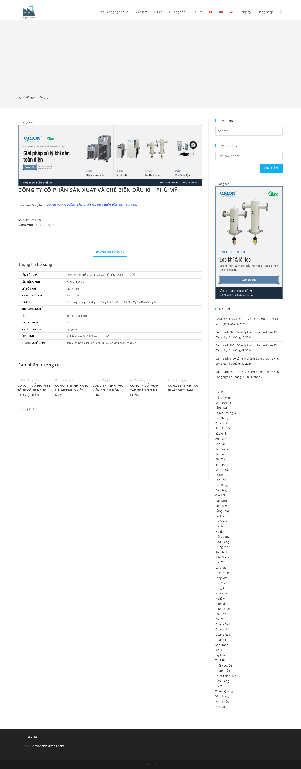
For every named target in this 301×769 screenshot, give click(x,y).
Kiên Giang (222, 557)
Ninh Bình (221, 604)
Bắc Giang (221, 449)
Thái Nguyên (223, 665)
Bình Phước (222, 428)
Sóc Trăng (221, 645)
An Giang (221, 439)
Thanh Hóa (222, 670)
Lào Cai (220, 583)
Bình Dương (223, 403)
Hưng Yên (221, 547)
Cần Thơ (220, 480)
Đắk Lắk (220, 495)
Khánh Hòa (222, 552)
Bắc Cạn (220, 444)
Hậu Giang (222, 542)
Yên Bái (220, 707)
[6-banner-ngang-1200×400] (110, 155)
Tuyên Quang (224, 691)
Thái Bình (221, 660)
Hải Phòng (222, 418)
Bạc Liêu (220, 454)
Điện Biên (221, 506)
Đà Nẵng (221, 490)
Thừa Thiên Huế (225, 676)
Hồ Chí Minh (223, 397)
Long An (220, 588)
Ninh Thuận (223, 609)
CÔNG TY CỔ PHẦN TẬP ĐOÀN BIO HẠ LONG (144, 390)
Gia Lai (219, 516)
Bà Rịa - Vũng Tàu (45, 225)
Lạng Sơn (221, 578)
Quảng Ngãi (223, 635)
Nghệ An (221, 598)
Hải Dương (222, 537)
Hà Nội (219, 392)
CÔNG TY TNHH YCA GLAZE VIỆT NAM (183, 387)
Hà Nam (220, 526)
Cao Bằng (221, 485)
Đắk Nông (221, 501)
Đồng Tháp (222, 511)
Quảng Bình (223, 624)
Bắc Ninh (221, 433)
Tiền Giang (222, 681)
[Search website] (281, 12)
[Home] (19, 97)
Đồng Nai (221, 408)
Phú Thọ (220, 614)
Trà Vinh (220, 686)
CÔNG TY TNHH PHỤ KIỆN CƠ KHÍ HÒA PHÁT (108, 390)
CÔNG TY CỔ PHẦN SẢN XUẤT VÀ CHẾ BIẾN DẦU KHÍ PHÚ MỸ (92, 205)
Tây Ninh (221, 655)
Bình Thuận (222, 470)
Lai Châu (221, 568)
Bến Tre (220, 459)
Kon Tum (221, 562)
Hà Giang (221, 521)
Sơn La (219, 650)
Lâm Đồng (222, 573)
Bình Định (221, 464)
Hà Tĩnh (220, 531)
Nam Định (222, 593)
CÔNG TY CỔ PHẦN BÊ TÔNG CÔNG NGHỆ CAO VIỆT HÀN (33, 390)
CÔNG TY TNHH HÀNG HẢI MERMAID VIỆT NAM (71, 390)
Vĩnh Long (222, 696)
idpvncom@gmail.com (48, 746)
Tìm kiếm (271, 168)
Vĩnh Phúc (222, 702)
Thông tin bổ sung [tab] (110, 251)
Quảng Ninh (223, 423)
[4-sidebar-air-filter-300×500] (249, 242)
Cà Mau (220, 475)
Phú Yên (220, 619)
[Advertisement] (150, 61)
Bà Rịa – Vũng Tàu (226, 413)
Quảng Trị (221, 640)
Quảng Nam (223, 629)
